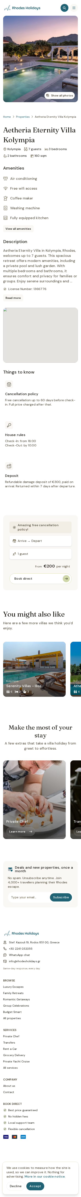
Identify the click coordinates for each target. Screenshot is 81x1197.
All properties (12, 1018)
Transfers (9, 1042)
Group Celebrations (16, 1005)
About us (9, 1086)
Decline (15, 1186)
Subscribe (61, 897)
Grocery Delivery (14, 1055)
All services (10, 1067)
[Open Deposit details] (40, 479)
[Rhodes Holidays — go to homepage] (22, 8)
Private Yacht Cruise (16, 1061)
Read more (13, 298)
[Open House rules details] (40, 439)
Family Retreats (13, 993)
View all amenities (18, 228)
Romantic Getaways (16, 999)
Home (7, 116)
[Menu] (74, 8)
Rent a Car (10, 1049)
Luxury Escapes (13, 987)
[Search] (64, 8)
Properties (23, 116)
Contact (8, 1092)
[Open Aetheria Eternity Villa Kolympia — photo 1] (40, 59)
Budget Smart (12, 1012)
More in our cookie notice (45, 1176)
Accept (35, 1186)
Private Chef (11, 1036)
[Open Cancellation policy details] (40, 398)
